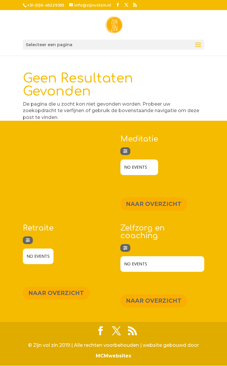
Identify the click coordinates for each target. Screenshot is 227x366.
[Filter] (125, 151)
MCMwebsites (113, 356)
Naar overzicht (153, 204)
